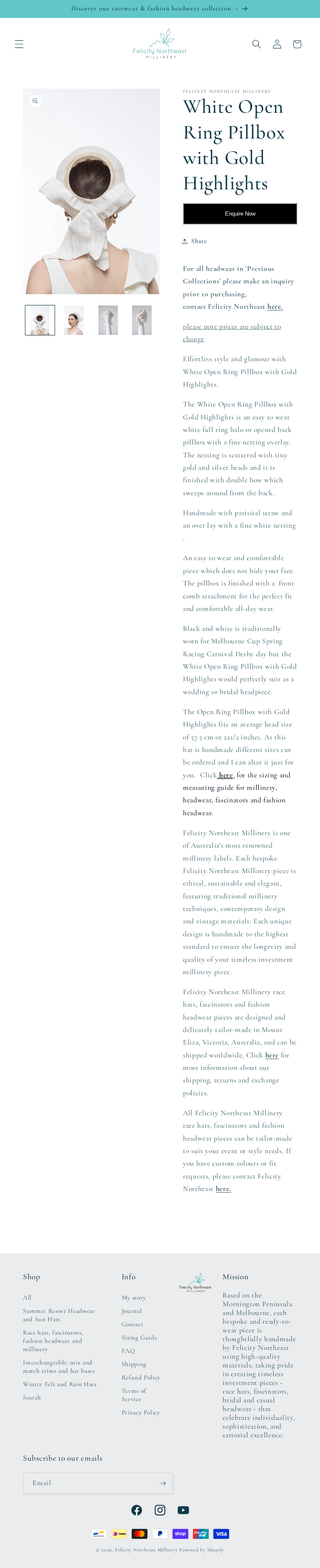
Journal (132, 1311)
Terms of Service (134, 1395)
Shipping (134, 1364)
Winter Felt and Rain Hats (60, 1384)
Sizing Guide (140, 1337)
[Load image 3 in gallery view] (108, 320)
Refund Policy (141, 1377)
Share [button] (199, 241)
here (224, 775)
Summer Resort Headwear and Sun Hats (59, 1315)
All (27, 1297)
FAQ (128, 1351)
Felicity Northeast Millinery (146, 1550)
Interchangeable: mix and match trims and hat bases (59, 1366)
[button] (19, 44)
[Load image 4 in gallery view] (142, 320)
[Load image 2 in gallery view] (74, 320)
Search (32, 1397)
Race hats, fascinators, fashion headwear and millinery (53, 1341)
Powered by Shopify (201, 1550)
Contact (132, 1324)
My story (134, 1297)
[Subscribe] (162, 1483)
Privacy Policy (141, 1412)
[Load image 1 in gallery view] (40, 320)
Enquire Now (240, 214)
